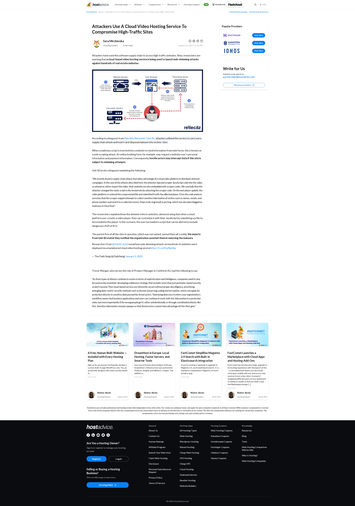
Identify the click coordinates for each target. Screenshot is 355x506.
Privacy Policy (155, 477)
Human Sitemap (156, 441)
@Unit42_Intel (120, 244)
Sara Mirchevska (113, 41)
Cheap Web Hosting (189, 452)
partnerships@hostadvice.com (239, 76)
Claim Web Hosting (158, 458)
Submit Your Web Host (160, 452)
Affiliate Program (157, 447)
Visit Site (258, 35)
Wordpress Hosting (189, 441)
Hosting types (121, 4)
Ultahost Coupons (219, 452)
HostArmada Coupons (221, 441)
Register (96, 459)
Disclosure (154, 463)
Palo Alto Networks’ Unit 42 (139, 138)
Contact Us (154, 436)
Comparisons (155, 4)
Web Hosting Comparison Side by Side (254, 448)
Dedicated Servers (188, 474)
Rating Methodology (238, 12)
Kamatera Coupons (220, 436)
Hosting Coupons (196, 4)
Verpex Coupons (218, 458)
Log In (119, 459)
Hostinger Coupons (220, 447)
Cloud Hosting (187, 469)
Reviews (138, 4)
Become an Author (242, 85)
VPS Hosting (186, 458)
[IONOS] (232, 51)
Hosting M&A (106, 485)
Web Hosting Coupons (222, 430)
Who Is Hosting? (250, 455)
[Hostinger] (232, 35)
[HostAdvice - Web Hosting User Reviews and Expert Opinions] (98, 4)
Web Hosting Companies (254, 461)
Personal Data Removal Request (160, 470)
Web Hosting (186, 436)
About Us (153, 430)
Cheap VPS (185, 463)
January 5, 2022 (133, 256)
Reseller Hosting (188, 480)
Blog (244, 436)
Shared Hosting (187, 447)
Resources (172, 4)
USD (263, 4)
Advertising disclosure (258, 12)
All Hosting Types (188, 430)
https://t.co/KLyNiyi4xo (163, 247)
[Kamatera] (232, 43)
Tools (244, 441)
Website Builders (188, 486)
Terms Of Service (157, 483)
